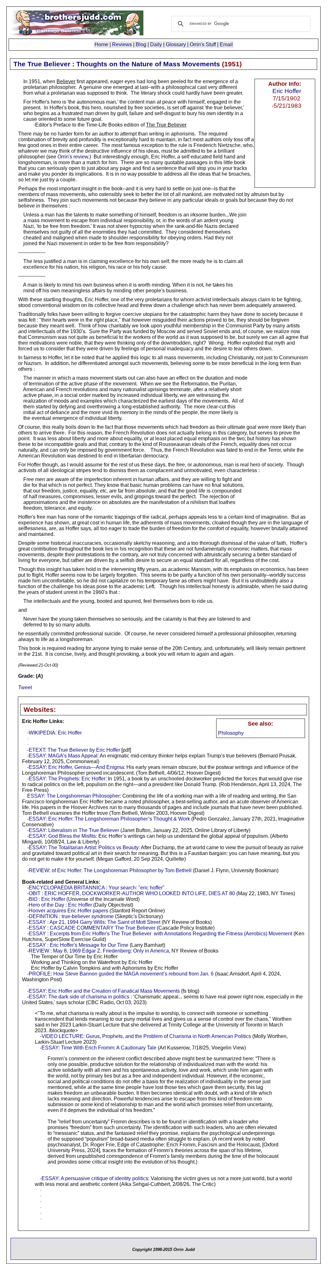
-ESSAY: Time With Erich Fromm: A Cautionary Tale (98, 1047)
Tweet (25, 687)
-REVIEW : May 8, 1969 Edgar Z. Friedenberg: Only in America (98, 950)
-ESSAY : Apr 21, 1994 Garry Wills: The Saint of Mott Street (93, 922)
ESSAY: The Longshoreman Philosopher (73, 796)
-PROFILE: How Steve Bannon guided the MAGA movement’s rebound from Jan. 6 (120, 973)
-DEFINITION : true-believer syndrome (70, 916)
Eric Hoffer (286, 90)
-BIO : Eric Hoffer (46, 899)
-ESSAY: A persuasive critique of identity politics (94, 1178)
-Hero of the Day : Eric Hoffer (59, 905)
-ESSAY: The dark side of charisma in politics (78, 996)
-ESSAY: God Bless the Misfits (61, 836)
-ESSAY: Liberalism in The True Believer (73, 830)
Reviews (122, 44)
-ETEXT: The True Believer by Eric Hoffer (73, 750)
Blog (141, 44)
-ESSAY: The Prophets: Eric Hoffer (66, 778)
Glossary (176, 44)
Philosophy (231, 733)
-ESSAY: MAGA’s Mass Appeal (62, 755)
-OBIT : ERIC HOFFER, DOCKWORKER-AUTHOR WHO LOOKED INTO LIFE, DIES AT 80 (131, 893)
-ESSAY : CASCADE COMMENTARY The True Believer (91, 928)
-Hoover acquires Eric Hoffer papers (67, 910)
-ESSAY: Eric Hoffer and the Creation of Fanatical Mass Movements (103, 991)
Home (101, 44)
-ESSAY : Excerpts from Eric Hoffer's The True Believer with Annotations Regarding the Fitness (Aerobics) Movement (159, 933)
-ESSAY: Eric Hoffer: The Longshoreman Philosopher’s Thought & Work (108, 819)
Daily (156, 44)
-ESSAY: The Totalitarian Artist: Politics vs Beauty (83, 847)
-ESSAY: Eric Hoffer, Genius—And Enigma (75, 767)
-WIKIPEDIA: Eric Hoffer (54, 732)
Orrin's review (72, 156)
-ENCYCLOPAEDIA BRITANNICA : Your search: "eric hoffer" (95, 887)
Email (226, 44)
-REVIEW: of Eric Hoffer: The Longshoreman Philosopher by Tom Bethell (109, 870)
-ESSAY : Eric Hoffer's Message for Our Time (77, 945)
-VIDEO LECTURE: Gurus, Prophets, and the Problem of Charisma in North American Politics (145, 1036)
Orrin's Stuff (203, 44)
